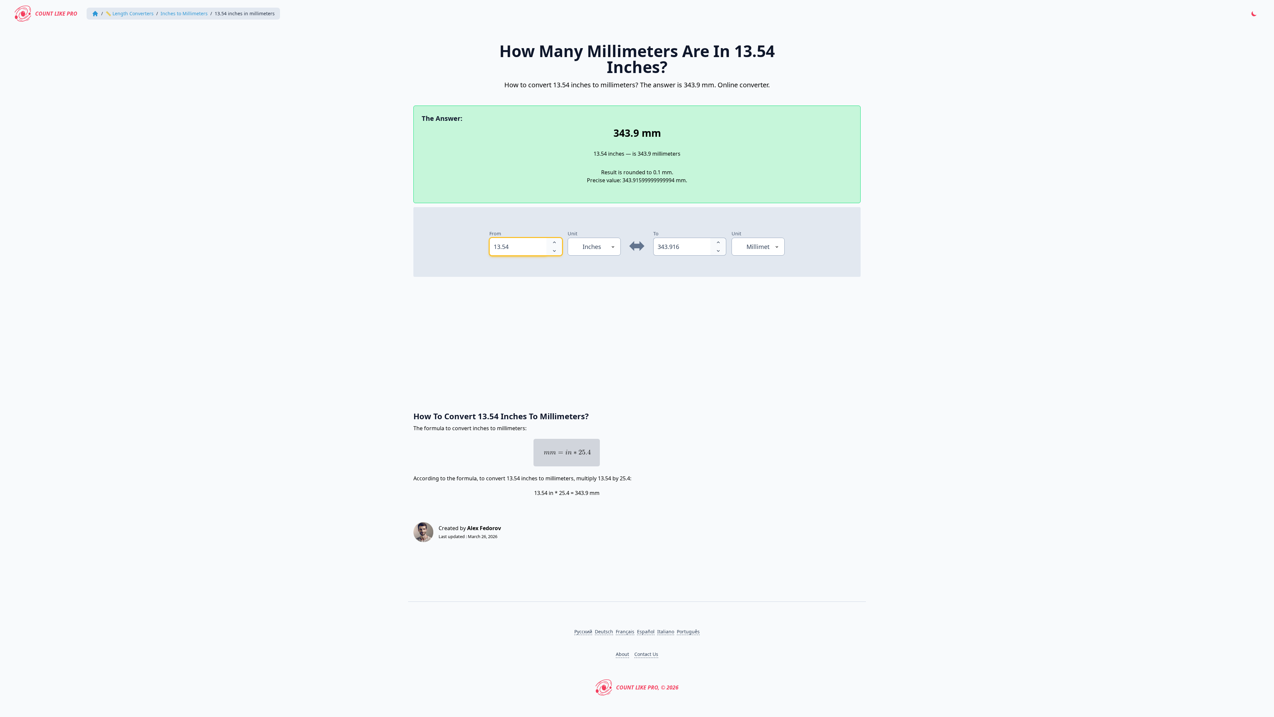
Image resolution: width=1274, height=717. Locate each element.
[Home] (95, 13)
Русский (583, 631)
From (495, 233)
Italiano (665, 631)
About (622, 654)
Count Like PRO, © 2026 (647, 687)
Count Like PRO (56, 13)
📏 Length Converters (130, 13)
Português (688, 631)
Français (625, 631)
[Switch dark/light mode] (1254, 13)
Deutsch (604, 631)
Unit (572, 233)
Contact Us (646, 654)
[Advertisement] (612, 340)
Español (646, 631)
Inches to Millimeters (184, 13)
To (656, 233)
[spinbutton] (517, 247)
